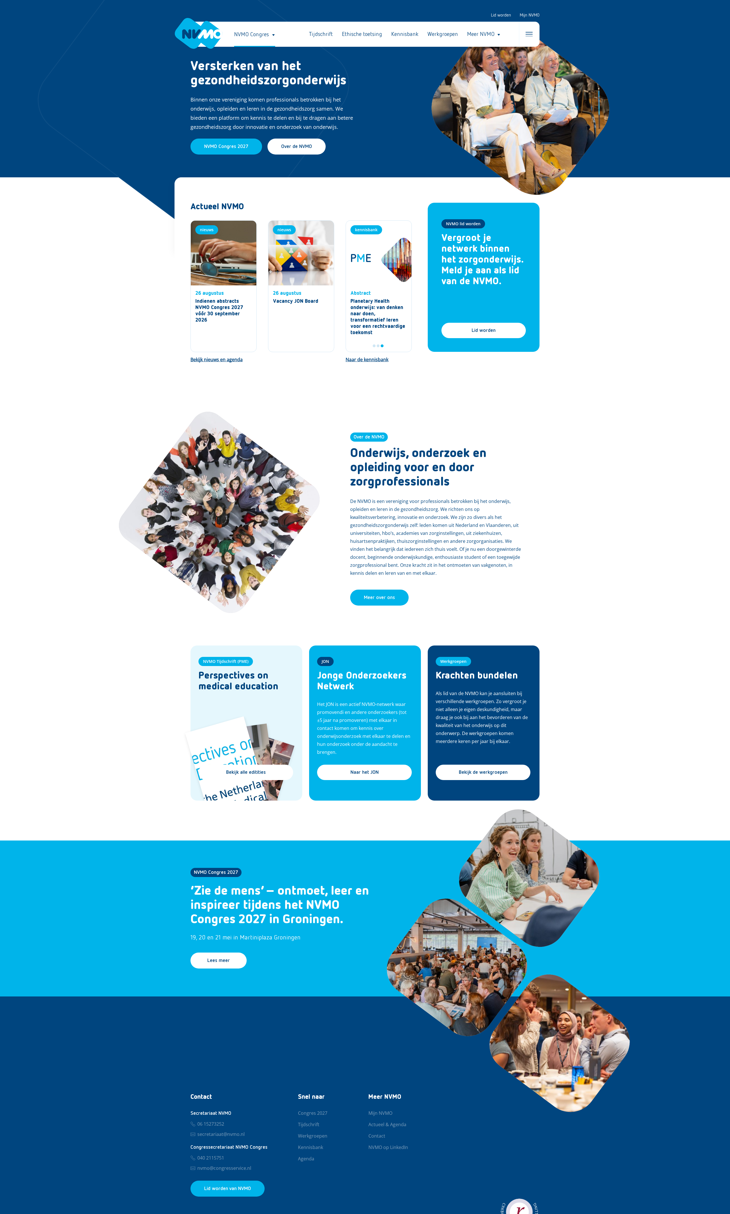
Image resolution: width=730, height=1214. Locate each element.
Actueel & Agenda (387, 1124)
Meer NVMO (480, 34)
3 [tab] (382, 345)
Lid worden (501, 15)
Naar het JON (364, 772)
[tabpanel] (379, 286)
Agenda (306, 1159)
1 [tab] (374, 345)
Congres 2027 (312, 1113)
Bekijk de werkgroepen (483, 772)
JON (325, 661)
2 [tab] (378, 345)
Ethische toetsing (362, 34)
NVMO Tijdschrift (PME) (225, 661)
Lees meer (218, 960)
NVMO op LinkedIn (388, 1147)
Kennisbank (404, 34)
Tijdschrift (321, 34)
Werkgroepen (442, 34)
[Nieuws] (223, 286)
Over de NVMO (296, 146)
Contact (376, 1136)
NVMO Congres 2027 (216, 872)
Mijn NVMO (530, 15)
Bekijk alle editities (246, 772)
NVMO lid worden (463, 223)
